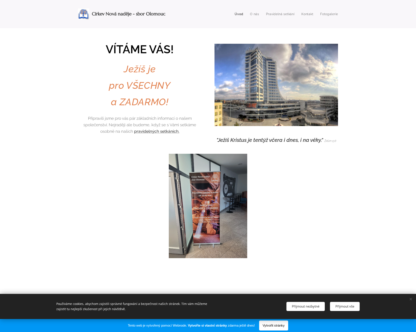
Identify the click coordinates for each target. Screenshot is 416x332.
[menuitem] (240, 14)
